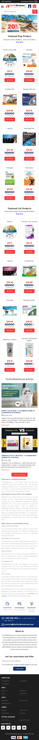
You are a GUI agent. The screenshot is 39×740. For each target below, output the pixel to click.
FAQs (3, 693)
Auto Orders (5, 720)
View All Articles (19, 475)
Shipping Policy (6, 703)
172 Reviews (10, 115)
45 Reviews (29, 248)
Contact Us (23, 691)
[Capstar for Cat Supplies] (10, 271)
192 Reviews (10, 76)
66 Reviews (29, 194)
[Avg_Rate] (10, 74)
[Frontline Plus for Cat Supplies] (29, 271)
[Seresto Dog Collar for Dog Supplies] (10, 60)
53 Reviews (10, 194)
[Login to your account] (29, 7)
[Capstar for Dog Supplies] (10, 139)
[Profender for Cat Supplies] (10, 310)
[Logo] (15, 6)
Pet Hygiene (5, 684)
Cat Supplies (23, 681)
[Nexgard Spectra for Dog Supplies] (29, 99)
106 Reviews (29, 115)
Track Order (23, 693)
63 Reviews (10, 287)
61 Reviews (10, 366)
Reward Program (25, 720)
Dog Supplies (6, 681)
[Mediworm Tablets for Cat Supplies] (10, 350)
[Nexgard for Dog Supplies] (29, 60)
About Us (4, 691)
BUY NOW (10, 80)
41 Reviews (29, 326)
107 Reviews (10, 326)
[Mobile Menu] (2, 7)
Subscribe (19, 668)
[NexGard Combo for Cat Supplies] (29, 310)
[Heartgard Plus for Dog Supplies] (29, 139)
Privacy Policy (24, 700)
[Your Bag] (34, 7)
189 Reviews (29, 155)
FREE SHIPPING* (18, 1)
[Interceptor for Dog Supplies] (29, 178)
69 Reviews (10, 155)
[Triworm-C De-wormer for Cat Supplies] (29, 232)
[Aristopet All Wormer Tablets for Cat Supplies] (29, 350)
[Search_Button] (34, 12)
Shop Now (19, 42)
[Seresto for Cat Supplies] (10, 232)
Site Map (22, 713)
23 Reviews (29, 366)
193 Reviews (29, 76)
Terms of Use (24, 710)
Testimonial (5, 713)
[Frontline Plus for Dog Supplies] (10, 99)
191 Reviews (10, 248)
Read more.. (6, 425)
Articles (4, 710)
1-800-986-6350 (11, 618)
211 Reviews (29, 287)
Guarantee (5, 700)
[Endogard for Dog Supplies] (10, 178)
